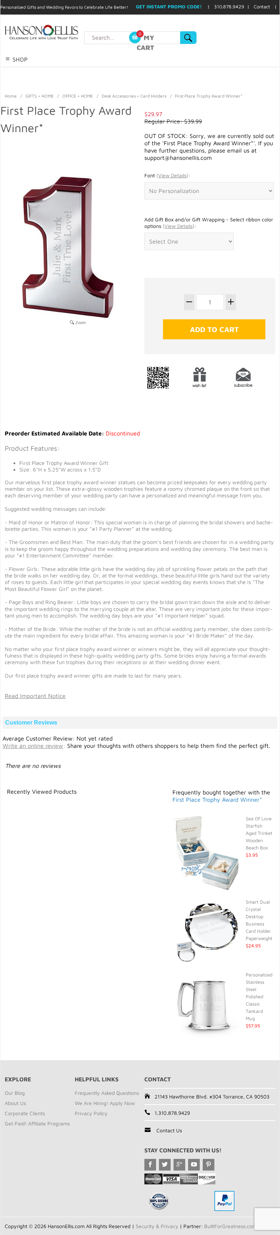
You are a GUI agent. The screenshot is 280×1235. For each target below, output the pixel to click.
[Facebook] (150, 1165)
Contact (262, 6)
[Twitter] (165, 1165)
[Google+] (179, 1165)
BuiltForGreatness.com (230, 1226)
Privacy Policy (91, 1113)
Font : (167, 175)
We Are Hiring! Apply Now (105, 1103)
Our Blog (15, 1093)
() (172, 175)
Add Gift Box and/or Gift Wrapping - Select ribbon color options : (208, 222)
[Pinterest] (208, 1165)
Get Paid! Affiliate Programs (37, 1123)
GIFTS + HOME (40, 96)
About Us (15, 1103)
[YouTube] (194, 1165)
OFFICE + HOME (77, 96)
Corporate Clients (25, 1113)
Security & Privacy (157, 1226)
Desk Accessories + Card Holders (134, 96)
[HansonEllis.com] (56, 32)
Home (11, 96)
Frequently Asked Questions (107, 1093)
